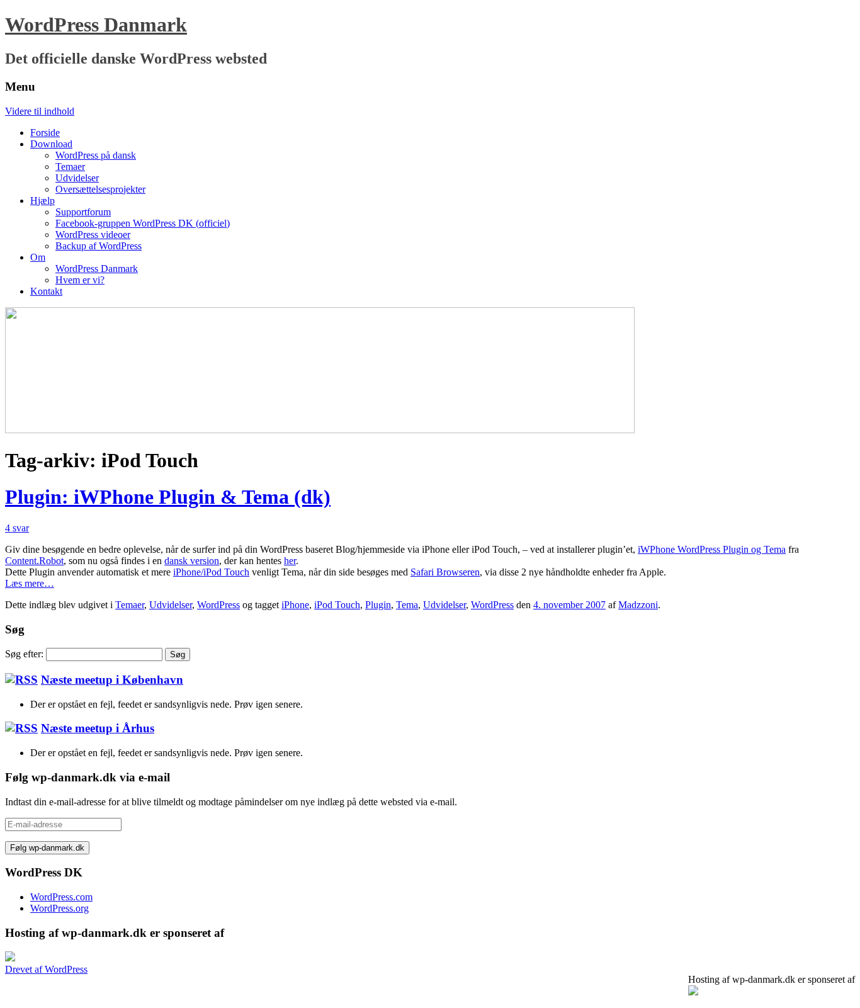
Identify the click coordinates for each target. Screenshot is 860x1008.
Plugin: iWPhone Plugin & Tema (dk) (168, 496)
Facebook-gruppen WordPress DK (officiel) (142, 223)
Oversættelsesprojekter (100, 189)
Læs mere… (29, 583)
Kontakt (46, 291)
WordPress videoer (92, 234)
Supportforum (83, 212)
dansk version (191, 560)
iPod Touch (337, 604)
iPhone (295, 604)
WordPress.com (61, 897)
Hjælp (42, 200)
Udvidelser (77, 178)
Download (51, 144)
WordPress (218, 604)
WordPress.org (59, 908)
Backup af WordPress (98, 246)
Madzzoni (638, 604)
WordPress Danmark (96, 24)
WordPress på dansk (95, 155)
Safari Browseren (445, 572)
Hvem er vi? (80, 280)
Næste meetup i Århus (97, 728)
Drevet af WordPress (46, 969)
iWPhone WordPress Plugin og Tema (712, 549)
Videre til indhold (39, 111)
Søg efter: (24, 653)
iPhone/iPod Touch (211, 572)
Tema (407, 604)
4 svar (17, 528)
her (290, 560)
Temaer (70, 166)
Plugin (378, 604)
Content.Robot (34, 560)
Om (37, 257)
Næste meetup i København (112, 679)
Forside (45, 132)
